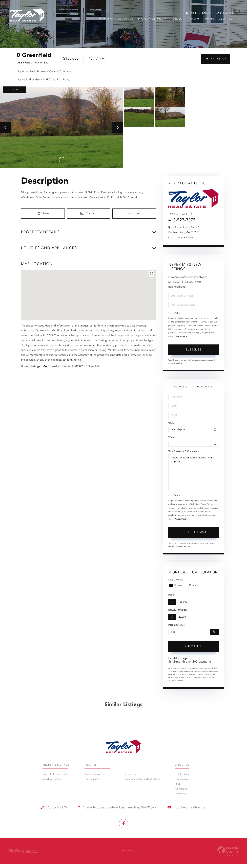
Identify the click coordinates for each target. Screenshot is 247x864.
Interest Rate (176, 625)
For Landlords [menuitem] (92, 779)
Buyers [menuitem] (209, 19)
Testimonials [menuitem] (181, 779)
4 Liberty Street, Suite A (119, 807)
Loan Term (175, 580)
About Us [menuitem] (225, 19)
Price (171, 595)
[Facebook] (123, 823)
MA (45, 366)
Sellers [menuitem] (194, 19)
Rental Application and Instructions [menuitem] (142, 779)
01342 (79, 366)
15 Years (193, 585)
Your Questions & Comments (183, 451)
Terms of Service (182, 546)
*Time (171, 437)
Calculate (193, 646)
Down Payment (177, 610)
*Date (171, 423)
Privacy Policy (181, 337)
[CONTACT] (215, 59)
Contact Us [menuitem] (181, 789)
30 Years (177, 585)
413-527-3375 (227, 13)
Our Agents (187, 238)
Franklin (54, 366)
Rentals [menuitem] (176, 19)
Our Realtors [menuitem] (182, 774)
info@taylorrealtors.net (190, 807)
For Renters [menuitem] (130, 774)
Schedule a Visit (206, 387)
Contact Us (174, 238)
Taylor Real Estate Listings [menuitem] (56, 774)
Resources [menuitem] (180, 794)
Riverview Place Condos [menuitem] (116, 19)
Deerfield (67, 366)
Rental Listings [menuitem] (92, 774)
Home (24, 366)
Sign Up (206, 13)
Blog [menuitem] (177, 784)
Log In (192, 13)
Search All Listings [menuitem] (52, 779)
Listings (35, 366)
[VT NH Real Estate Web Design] (228, 851)
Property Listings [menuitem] (150, 19)
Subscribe (193, 349)
